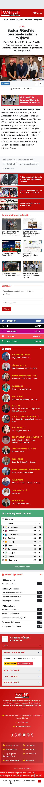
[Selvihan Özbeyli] (6, 492)
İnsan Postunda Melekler (22, 389)
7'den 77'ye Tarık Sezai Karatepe (26, 416)
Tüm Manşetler (30, 754)
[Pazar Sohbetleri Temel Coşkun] (6, 471)
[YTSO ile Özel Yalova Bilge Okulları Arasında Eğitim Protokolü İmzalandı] (32, 224)
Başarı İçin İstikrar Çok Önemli (24, 462)
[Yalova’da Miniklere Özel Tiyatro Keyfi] (11, 246)
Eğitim (22, 26)
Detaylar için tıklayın (22, 567)
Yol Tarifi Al (11, 663)
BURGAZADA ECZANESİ (14, 652)
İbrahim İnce (17, 459)
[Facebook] (12, 735)
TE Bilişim (27, 768)
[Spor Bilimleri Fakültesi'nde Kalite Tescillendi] (32, 246)
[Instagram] (20, 735)
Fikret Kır (16, 406)
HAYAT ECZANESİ (11, 682)
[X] (16, 735)
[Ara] (38, 13)
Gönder (6, 309)
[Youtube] (24, 735)
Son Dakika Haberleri (12, 760)
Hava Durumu (30, 745)
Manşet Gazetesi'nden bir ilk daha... (26, 483)
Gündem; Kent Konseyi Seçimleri (25, 399)
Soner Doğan (18, 501)
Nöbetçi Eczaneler (12, 745)
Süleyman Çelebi (19, 365)
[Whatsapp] (28, 735)
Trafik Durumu (30, 749)
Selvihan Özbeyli (19, 490)
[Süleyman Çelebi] (6, 367)
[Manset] (10, 13)
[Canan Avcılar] (6, 429)
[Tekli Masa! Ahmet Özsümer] (6, 450)
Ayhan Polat (17, 480)
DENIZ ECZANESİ (11, 670)
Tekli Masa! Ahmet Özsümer (24, 449)
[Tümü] (41, 349)
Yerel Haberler (16, 20)
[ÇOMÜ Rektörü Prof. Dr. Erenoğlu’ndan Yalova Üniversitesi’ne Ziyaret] (11, 224)
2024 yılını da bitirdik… (21, 504)
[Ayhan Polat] (6, 481)
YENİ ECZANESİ (11, 676)
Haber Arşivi (30, 760)
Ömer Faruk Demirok (21, 355)
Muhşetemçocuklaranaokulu (28, 164)
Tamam (38, 776)
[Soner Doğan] (6, 502)
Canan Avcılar (18, 428)
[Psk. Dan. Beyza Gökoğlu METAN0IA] (6, 440)
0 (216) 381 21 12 (26, 663)
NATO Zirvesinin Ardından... (23, 472)
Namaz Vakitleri (11, 749)
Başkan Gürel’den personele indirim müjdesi (18, 159)
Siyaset (28, 20)
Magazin (38, 20)
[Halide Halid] (6, 388)
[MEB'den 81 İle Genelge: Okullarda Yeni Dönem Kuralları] (32, 266)
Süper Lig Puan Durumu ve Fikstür (9, 755)
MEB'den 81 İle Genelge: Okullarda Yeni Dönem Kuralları (32, 275)
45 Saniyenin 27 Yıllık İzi (21, 431)
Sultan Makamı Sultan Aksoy (24, 376)
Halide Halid (17, 386)
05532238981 (23, 722)
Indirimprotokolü (8, 168)
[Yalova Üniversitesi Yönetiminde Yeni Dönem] (11, 266)
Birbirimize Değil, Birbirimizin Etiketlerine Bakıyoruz (23, 441)
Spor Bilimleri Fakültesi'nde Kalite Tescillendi (30, 255)
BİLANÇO (16, 493)
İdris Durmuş (17, 396)
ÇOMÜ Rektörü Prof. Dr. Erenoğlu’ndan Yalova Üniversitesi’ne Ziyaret (10, 233)
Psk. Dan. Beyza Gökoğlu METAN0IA (27, 437)
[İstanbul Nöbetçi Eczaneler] (41, 639)
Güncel (5, 20)
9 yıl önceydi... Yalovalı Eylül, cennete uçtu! (26, 420)
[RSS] (31, 735)
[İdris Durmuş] (6, 398)
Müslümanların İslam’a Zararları (24, 368)
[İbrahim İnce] (6, 460)
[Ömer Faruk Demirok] (6, 356)
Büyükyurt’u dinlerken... (21, 358)
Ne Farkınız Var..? (18, 452)
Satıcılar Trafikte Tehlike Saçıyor (24, 379)
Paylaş (6, 83)
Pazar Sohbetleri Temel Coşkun (26, 469)
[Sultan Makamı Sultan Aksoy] (6, 377)
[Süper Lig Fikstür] (41, 575)
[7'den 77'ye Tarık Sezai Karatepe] (6, 419)
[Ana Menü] (41, 13)
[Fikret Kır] (6, 408)
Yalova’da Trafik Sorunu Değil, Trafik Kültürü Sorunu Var (26, 410)
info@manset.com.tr (23, 726)
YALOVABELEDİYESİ (9, 164)
